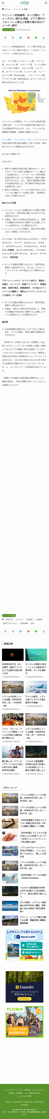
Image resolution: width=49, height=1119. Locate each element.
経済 (32, 623)
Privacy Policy (28, 1102)
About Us (8, 1102)
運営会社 (27, 1090)
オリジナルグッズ (38, 1090)
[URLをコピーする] (43, 38)
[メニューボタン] (3, 3)
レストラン (19, 619)
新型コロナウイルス (10, 623)
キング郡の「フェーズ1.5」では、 (17, 139)
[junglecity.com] (24, 3)
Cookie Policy (39, 1102)
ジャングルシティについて (14, 1090)
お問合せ (12, 1093)
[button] (5, 38)
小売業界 (39, 619)
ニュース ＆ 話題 (8, 30)
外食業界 (30, 619)
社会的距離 (24, 623)
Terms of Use (17, 1102)
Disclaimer (24, 1105)
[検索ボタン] (46, 3)
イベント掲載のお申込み (32, 1093)
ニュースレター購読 (24, 1096)
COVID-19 (9, 619)
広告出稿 (19, 1093)
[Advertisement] (24, 498)
